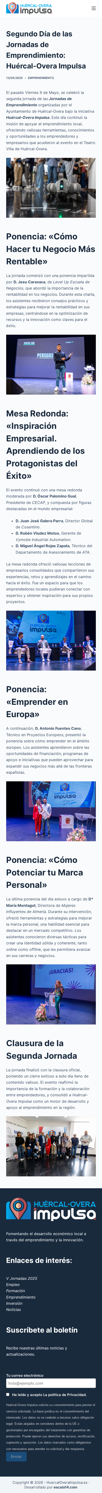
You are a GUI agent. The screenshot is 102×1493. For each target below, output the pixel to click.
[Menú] (94, 8)
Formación (15, 1290)
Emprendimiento (41, 78)
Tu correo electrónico (24, 1375)
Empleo (13, 1284)
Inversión (14, 1303)
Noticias (13, 1309)
